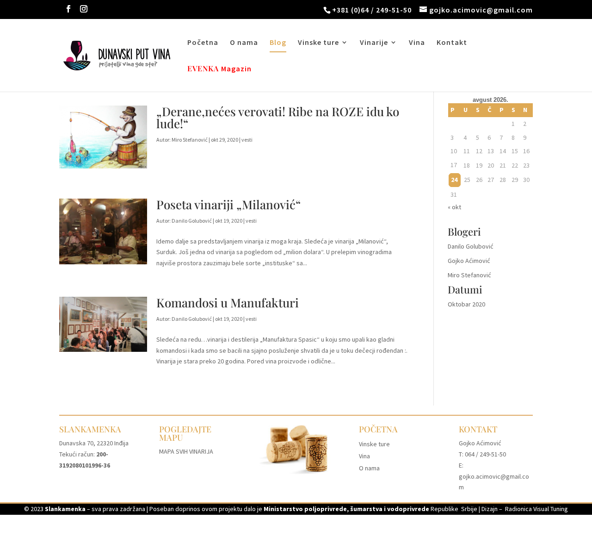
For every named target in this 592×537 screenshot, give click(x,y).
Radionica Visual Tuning (536, 509)
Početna (202, 43)
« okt (454, 207)
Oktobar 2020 (466, 304)
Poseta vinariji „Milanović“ (228, 204)
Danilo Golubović (192, 220)
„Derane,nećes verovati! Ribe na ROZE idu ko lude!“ (277, 117)
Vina (417, 43)
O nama (244, 43)
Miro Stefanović (190, 139)
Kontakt (452, 43)
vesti (247, 139)
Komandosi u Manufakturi (227, 302)
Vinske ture (318, 43)
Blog (278, 43)
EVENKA (203, 69)
